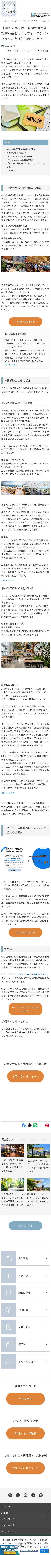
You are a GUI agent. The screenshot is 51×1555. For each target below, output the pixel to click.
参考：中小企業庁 (11, 365)
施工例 (4, 1512)
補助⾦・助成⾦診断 (25, 321)
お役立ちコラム (8, 1531)
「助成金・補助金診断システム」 (32, 974)
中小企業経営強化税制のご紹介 (21, 149)
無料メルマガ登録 (25, 1433)
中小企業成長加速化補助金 (21, 159)
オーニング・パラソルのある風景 (24, 21)
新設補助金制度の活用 (17, 152)
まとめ (10, 170)
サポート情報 (7, 1525)
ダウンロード (7, 1518)
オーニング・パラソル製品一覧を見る (25, 1009)
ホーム (4, 21)
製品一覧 (5, 1506)
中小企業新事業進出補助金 (21, 156)
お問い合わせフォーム (25, 1076)
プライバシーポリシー (27, 1550)
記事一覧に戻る (25, 1225)
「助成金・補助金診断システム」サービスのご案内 (27, 165)
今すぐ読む (25, 1399)
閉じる (44, 1551)
